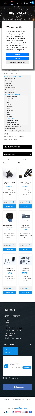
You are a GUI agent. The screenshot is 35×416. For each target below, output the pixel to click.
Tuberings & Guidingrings (13, 126)
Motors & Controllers (12, 122)
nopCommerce (21, 408)
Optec (8, 100)
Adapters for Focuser (12, 120)
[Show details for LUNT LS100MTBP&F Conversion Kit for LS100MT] (25, 174)
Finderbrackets (10, 129)
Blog (6, 325)
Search (7, 320)
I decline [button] (17, 58)
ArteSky (9, 114)
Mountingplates (10, 78)
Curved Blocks (9, 92)
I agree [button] (17, 54)
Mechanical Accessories (13, 76)
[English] (12, 4)
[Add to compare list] (10, 202)
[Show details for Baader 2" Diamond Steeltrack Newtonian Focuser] (9, 174)
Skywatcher (10, 106)
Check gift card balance (13, 338)
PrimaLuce (10, 110)
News (7, 323)
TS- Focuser (10, 98)
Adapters (8, 83)
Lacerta (9, 108)
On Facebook (18, 387)
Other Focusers (11, 118)
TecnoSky (9, 116)
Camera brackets (10, 90)
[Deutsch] (12, 1)
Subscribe (27, 367)
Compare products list (13, 330)
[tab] (17, 147)
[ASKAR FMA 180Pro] (9, 260)
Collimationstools (10, 88)
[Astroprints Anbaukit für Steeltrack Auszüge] (25, 217)
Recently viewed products (14, 328)
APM (8, 102)
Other (6, 134)
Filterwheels (9, 85)
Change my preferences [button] (17, 62)
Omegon (9, 104)
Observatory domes (11, 139)
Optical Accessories (11, 73)
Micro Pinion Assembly (13, 124)
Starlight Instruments (12, 96)
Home (17, 17)
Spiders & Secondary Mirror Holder (16, 131)
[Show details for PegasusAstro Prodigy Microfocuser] (9, 217)
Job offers (8, 336)
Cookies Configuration (10, 378)
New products (10, 333)
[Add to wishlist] (13, 202)
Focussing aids (10, 81)
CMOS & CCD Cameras (11, 70)
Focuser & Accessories (12, 94)
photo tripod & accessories (14, 137)
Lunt (8, 112)
